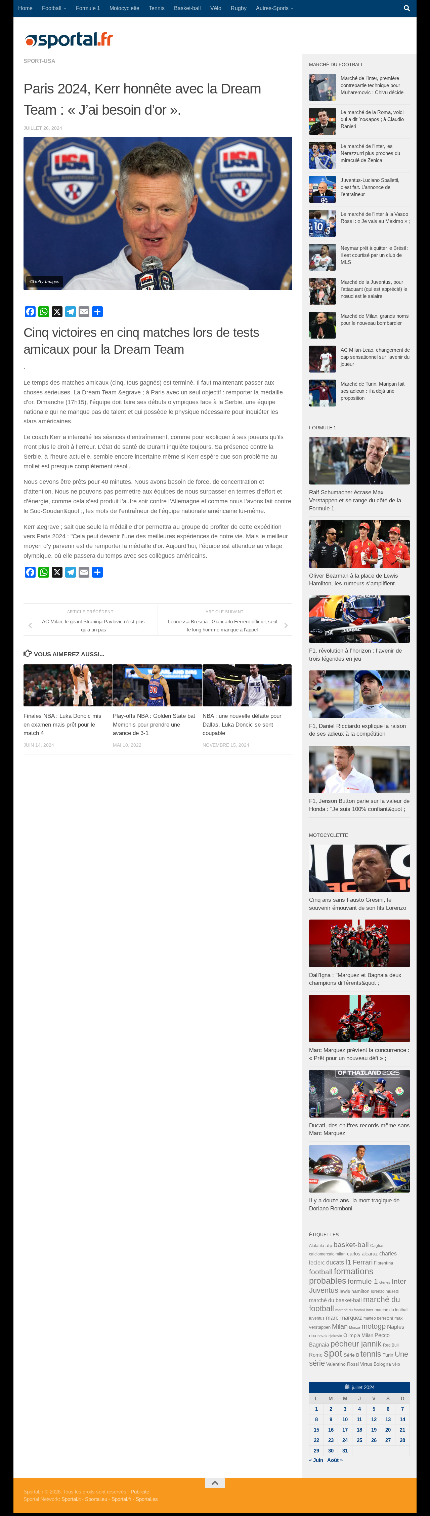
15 (316, 1430)
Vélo (215, 8)
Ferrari (363, 1262)
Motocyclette (124, 8)
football (321, 1272)
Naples (395, 1327)
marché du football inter (354, 1310)
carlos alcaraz (362, 1253)
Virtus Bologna (375, 1364)
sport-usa (39, 61)
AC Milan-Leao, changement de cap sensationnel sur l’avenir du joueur (375, 357)
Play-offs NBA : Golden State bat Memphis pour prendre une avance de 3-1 (154, 724)
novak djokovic (329, 1336)
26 (374, 1440)
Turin (388, 1355)
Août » (335, 1460)
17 (345, 1430)
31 (345, 1450)
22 (316, 1440)
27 (388, 1440)
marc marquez (344, 1318)
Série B (351, 1355)
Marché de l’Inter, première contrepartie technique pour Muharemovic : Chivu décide (372, 85)
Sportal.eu (96, 1499)
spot (333, 1353)
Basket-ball (187, 8)
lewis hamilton (355, 1291)
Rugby (239, 8)
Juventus (323, 1290)
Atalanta (316, 1246)
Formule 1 (88, 8)
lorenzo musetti (385, 1291)
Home (25, 8)
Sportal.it (71, 1499)
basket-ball (351, 1244)
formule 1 (363, 1281)
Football (51, 8)
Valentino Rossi (342, 1364)
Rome (315, 1355)
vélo (396, 1364)
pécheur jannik (356, 1343)
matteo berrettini (378, 1318)
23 (331, 1440)
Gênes (384, 1282)
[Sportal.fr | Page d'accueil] (69, 40)
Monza (354, 1327)
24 (345, 1440)
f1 (348, 1262)
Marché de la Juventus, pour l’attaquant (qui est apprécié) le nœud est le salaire (374, 289)
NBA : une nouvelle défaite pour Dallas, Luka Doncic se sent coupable (242, 724)
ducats (335, 1262)
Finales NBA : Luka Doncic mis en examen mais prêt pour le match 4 (62, 724)
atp (329, 1245)
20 (388, 1430)
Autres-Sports (272, 8)
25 (359, 1440)
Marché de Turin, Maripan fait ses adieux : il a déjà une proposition (372, 391)
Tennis (157, 8)
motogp (373, 1326)
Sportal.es (147, 1499)
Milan (340, 1326)
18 (359, 1430)
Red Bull (391, 1345)
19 (374, 1430)
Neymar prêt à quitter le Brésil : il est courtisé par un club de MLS (374, 255)
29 (316, 1450)
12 (374, 1419)
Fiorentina (383, 1263)
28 (402, 1440)
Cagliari (377, 1245)
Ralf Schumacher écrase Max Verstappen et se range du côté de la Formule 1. (355, 500)
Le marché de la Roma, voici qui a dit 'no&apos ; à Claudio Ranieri (372, 119)
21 (402, 1430)
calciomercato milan (327, 1254)
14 (402, 1419)
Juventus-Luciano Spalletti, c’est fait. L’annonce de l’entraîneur (370, 187)
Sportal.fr (121, 1499)
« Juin (316, 1460)
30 (331, 1450)
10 (345, 1419)
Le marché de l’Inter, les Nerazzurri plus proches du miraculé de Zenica (370, 153)
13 (388, 1419)
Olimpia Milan (358, 1335)
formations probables (341, 1276)
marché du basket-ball (335, 1300)
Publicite (140, 1491)
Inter (399, 1281)
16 (331, 1430)
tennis (370, 1354)
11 (359, 1419)
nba (312, 1335)
